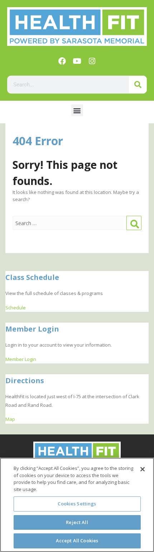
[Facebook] (61, 60)
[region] (77, 505)
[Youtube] (77, 60)
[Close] (142, 469)
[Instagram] (92, 60)
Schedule (15, 307)
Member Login (20, 359)
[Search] (138, 85)
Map (10, 419)
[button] (77, 110)
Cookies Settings (77, 503)
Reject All (77, 522)
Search (133, 223)
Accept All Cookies (77, 540)
